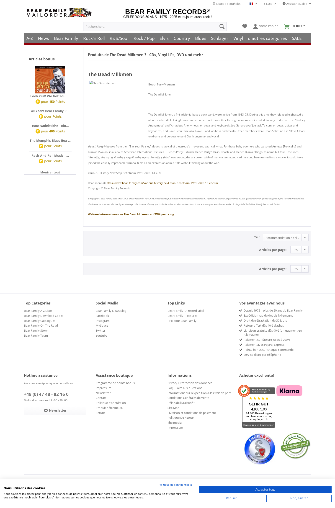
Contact (101, 398)
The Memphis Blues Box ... (50, 140)
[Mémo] (244, 26)
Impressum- (104, 388)
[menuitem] (155, 26)
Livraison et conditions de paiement (192, 413)
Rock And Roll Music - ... (50, 155)
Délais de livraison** (181, 403)
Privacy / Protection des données (190, 383)
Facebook (102, 316)
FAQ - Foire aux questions (185, 388)
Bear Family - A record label (186, 311)
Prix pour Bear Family (182, 321)
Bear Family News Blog (111, 311)
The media (175, 422)
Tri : (257, 237)
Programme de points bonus (115, 383)
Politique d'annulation (111, 403)
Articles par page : (273, 250)
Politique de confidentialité (175, 485)
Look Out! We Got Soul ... (50, 96)
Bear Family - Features (182, 316)
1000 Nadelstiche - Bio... (50, 126)
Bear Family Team (36, 335)
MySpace (102, 325)
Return (100, 413)
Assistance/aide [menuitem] (297, 4)
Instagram (103, 321)
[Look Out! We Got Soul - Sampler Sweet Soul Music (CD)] (50, 80)
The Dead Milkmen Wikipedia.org (131, 214)
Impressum (175, 427)
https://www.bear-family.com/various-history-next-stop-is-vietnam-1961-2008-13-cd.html (162, 183)
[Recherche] (222, 26)
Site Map (173, 408)
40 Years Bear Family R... (50, 111)
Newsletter (103, 393)
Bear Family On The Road (41, 325)
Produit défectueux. (109, 408)
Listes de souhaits (228, 4)
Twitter (100, 330)
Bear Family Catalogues (39, 321)
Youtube (101, 335)
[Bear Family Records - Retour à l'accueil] (60, 12)
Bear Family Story (36, 330)
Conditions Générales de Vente (188, 398)
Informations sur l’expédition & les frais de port (199, 393)
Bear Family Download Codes (43, 316)
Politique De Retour (181, 417)
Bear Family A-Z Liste (38, 311)
